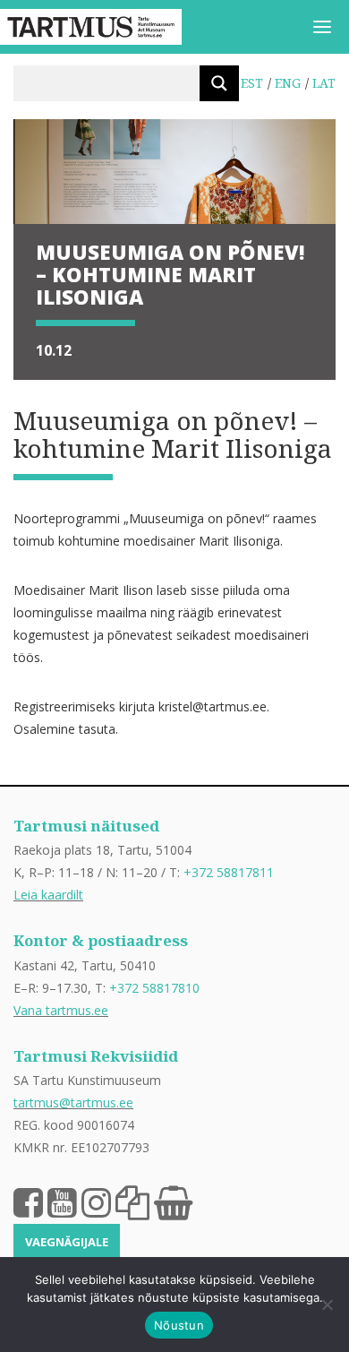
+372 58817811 (228, 872)
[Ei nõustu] (327, 1304)
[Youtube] (62, 1201)
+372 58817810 (154, 987)
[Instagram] (96, 1201)
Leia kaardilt (48, 894)
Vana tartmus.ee (60, 1010)
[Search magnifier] (219, 83)
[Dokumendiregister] (132, 1201)
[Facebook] (28, 1201)
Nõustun (179, 1325)
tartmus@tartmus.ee (73, 1102)
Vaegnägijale (66, 1242)
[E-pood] (173, 1201)
